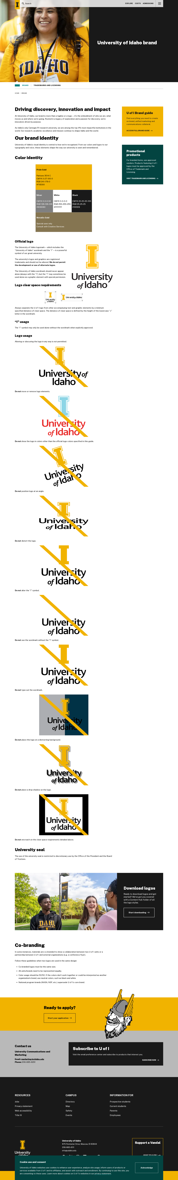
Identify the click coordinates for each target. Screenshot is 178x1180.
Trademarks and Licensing (47, 85)
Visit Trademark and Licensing (140, 178)
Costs (138, 3)
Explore (129, 3)
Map (68, 1106)
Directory (70, 1101)
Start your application (58, 1018)
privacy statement (103, 1173)
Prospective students (120, 1101)
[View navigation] (159, 3)
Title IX (18, 1115)
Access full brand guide (138, 131)
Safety (69, 1110)
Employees (115, 1115)
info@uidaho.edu (69, 1151)
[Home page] (17, 4)
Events (69, 1115)
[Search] (23, 3)
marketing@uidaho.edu (32, 1059)
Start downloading (137, 912)
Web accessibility (23, 1110)
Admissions (148, 3)
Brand (25, 85)
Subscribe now (149, 1060)
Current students (118, 1106)
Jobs (17, 1101)
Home (17, 93)
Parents (113, 1110)
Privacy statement (23, 1106)
